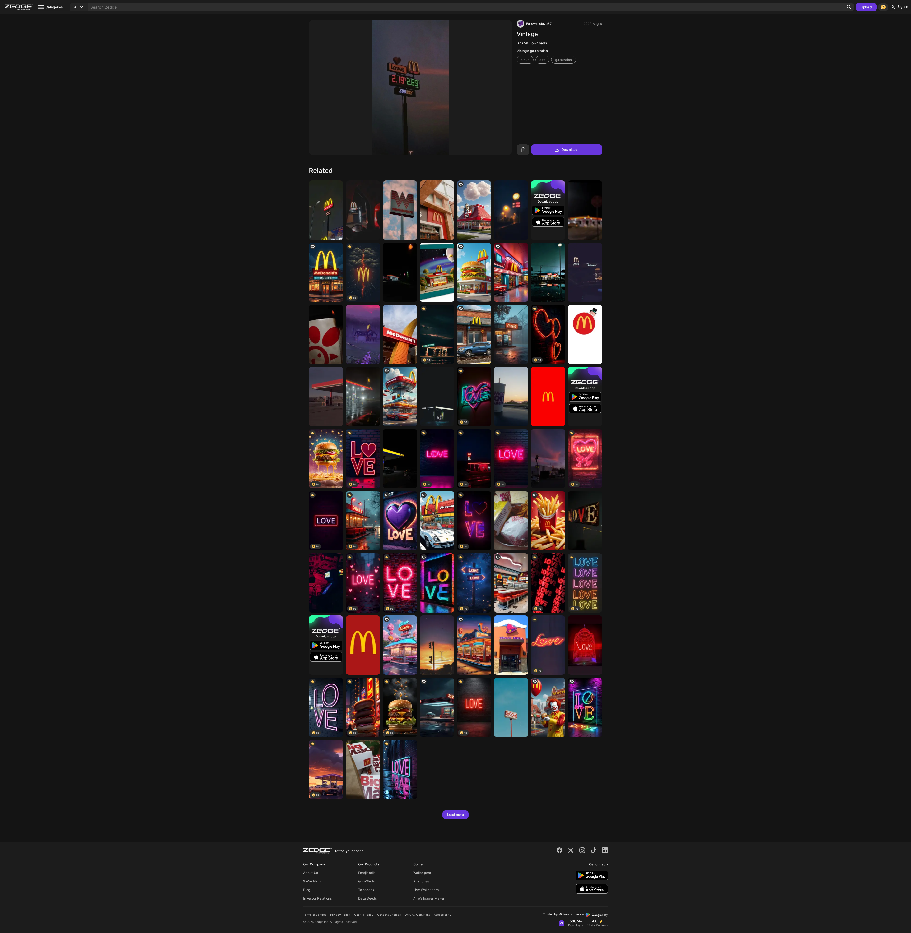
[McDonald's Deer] (437, 520)
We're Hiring (312, 881)
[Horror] (363, 334)
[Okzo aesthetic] (548, 272)
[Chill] (585, 210)
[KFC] (474, 210)
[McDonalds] (400, 334)
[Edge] (326, 396)
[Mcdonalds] (363, 210)
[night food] (474, 645)
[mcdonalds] (511, 520)
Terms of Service (314, 914)
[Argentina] (400, 272)
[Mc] (363, 769)
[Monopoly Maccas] (585, 334)
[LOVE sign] (585, 707)
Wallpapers (422, 873)
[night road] (511, 210)
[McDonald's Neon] (511, 272)
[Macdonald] (437, 210)
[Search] (849, 7)
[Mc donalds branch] (585, 272)
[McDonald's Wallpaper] (511, 583)
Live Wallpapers (426, 890)
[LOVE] (585, 520)
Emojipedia (367, 873)
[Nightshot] (400, 458)
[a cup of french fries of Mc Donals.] (548, 520)
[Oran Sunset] (437, 645)
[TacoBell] (511, 645)
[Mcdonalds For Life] (326, 272)
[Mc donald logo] (363, 645)
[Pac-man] (326, 583)
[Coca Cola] (511, 334)
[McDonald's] (326, 210)
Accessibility (442, 914)
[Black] (437, 396)
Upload (866, 7)
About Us (310, 873)
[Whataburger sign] (400, 210)
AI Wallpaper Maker (429, 898)
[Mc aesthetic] (437, 272)
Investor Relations (317, 898)
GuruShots (366, 881)
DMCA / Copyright (417, 914)
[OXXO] (511, 707)
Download (569, 150)
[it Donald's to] (548, 707)
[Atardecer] (548, 458)
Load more (455, 815)
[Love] (585, 645)
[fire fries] (326, 334)
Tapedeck (366, 890)
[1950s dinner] (437, 707)
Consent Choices (389, 914)
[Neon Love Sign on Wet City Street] (400, 769)
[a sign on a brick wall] (400, 520)
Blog (306, 890)
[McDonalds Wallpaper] (548, 396)
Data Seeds (367, 898)
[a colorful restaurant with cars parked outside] (400, 645)
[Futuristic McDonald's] (400, 396)
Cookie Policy (363, 914)
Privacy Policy (340, 914)
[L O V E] (437, 583)
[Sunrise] (511, 396)
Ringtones (421, 881)
